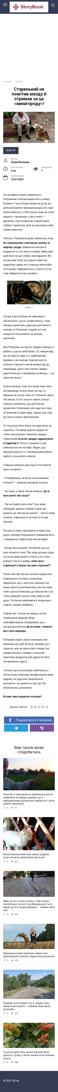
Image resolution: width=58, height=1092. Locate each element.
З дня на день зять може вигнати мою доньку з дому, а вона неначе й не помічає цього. (28, 1055)
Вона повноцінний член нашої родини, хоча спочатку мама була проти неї (26, 856)
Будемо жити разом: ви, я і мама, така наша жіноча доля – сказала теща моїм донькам (26, 1006)
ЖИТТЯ (10, 150)
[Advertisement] (29, 44)
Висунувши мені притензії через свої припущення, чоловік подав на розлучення (28, 955)
